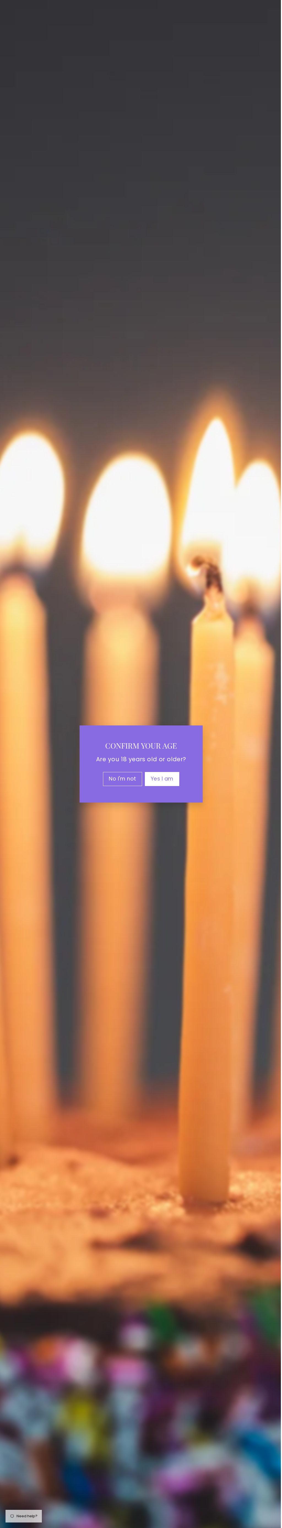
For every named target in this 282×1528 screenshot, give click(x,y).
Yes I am (159, 778)
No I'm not (120, 778)
